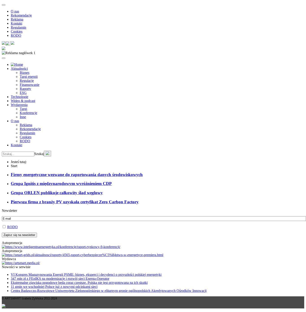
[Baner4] (61, 247)
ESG (23, 93)
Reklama (17, 19)
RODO (16, 35)
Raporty (25, 89)
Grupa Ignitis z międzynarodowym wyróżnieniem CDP (61, 183)
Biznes (24, 72)
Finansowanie (29, 85)
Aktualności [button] (19, 68)
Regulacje (27, 81)
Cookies (16, 31)
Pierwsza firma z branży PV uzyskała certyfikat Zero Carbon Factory (75, 202)
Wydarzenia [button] (19, 105)
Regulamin (18, 27)
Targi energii (29, 77)
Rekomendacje (21, 15)
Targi (23, 109)
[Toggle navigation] (3, 5)
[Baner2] (82, 255)
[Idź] (47, 153)
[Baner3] (21, 263)
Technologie (19, 97)
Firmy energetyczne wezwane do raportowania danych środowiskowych (77, 174)
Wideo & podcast (23, 101)
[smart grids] (17, 64)
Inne (23, 117)
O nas (15, 11)
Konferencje (28, 113)
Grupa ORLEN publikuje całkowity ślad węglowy (57, 192)
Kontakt (16, 23)
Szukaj (39, 154)
